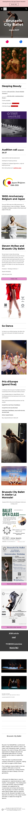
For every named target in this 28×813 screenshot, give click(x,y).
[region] (14, 3)
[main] (14, 24)
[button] (1, 9)
